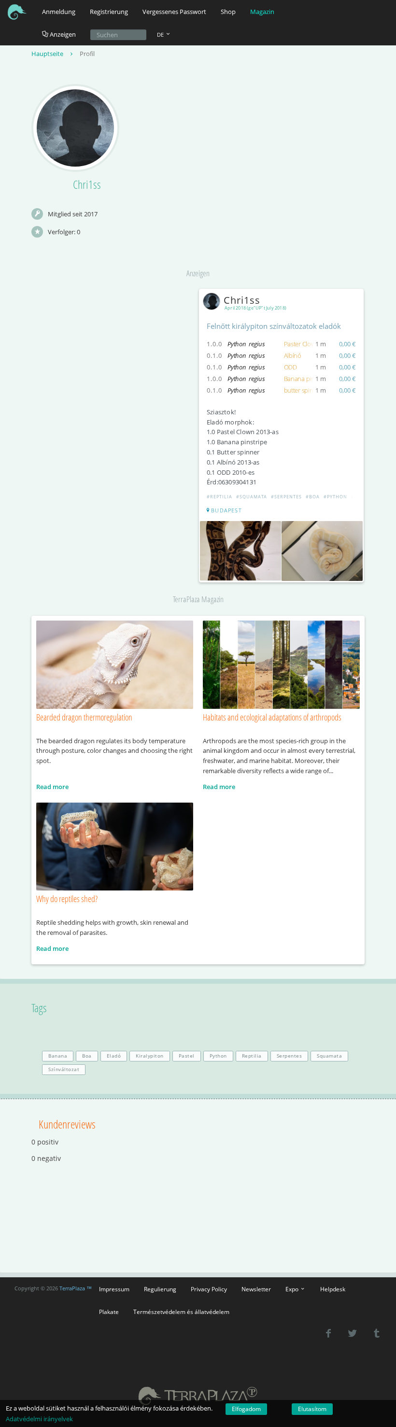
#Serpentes (286, 497)
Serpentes (289, 1056)
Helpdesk (332, 1289)
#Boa (313, 497)
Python (218, 1056)
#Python (335, 497)
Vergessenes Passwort (174, 11)
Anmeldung (58, 11)
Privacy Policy (209, 1289)
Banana (57, 1056)
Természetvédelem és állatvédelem (181, 1311)
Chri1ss (242, 300)
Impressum (114, 1289)
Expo (292, 1289)
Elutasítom (312, 1409)
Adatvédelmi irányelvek (39, 1418)
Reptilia (252, 1056)
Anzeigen (62, 34)
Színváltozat (63, 1069)
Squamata (329, 1056)
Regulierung (160, 1289)
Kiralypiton (150, 1056)
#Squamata (251, 497)
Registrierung (109, 11)
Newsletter (256, 1289)
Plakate (109, 1311)
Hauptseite (48, 53)
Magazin (262, 11)
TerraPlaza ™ (75, 1288)
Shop (228, 11)
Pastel (187, 1056)
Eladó (114, 1056)
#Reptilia (219, 497)
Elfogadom (246, 1409)
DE (161, 34)
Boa (87, 1056)
